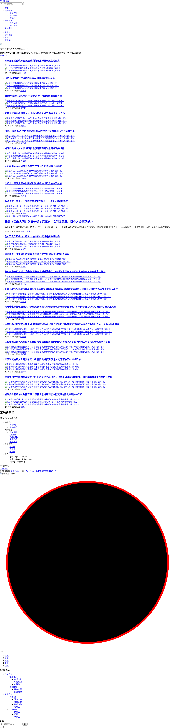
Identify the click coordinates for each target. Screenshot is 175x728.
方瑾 (22, 319)
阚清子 (23, 126)
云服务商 (13, 709)
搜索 (7, 661)
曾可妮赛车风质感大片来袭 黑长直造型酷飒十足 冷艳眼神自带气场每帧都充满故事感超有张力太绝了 (55, 271)
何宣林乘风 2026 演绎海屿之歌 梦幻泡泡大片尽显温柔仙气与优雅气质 (40, 131)
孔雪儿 (23, 302)
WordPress (30, 471)
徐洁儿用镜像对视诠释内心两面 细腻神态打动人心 (30, 78)
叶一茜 (23, 73)
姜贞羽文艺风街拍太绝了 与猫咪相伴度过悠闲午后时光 (32, 236)
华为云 (12, 452)
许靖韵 (23, 337)
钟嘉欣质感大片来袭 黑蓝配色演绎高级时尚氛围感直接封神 (34, 148)
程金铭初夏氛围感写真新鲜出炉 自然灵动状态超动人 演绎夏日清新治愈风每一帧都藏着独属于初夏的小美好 (58, 377)
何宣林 (23, 143)
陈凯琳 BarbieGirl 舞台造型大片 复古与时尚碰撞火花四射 (33, 166)
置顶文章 (8, 35)
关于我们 (8, 40)
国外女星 (13, 26)
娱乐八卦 (13, 13)
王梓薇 (23, 354)
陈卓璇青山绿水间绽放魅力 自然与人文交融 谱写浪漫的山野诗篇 (37, 254)
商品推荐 (8, 28)
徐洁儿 (23, 91)
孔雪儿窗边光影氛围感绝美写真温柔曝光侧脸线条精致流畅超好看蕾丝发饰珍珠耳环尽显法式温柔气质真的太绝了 (61, 289)
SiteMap (13, 435)
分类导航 (8, 694)
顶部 (7, 666)
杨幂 (22, 231)
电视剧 (12, 18)
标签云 (7, 37)
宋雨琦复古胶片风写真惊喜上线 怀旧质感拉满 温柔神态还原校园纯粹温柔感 (43, 359)
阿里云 (12, 447)
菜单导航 (8, 674)
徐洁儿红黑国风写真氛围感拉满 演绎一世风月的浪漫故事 (33, 183)
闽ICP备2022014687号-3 (46, 471)
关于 (7, 663)
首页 (7, 8)
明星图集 (8, 21)
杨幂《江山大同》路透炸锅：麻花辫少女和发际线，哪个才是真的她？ (49, 221)
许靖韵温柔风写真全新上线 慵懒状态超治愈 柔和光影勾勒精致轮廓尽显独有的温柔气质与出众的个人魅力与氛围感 (62, 324)
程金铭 (23, 389)
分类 (7, 658)
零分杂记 (4, 469)
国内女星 (13, 23)
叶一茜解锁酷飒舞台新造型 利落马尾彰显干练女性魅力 (32, 60)
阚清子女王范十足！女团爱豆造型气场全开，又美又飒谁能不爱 (36, 201)
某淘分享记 (5, 1)
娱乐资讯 (8, 11)
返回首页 (4, 56)
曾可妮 (23, 284)
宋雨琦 (23, 372)
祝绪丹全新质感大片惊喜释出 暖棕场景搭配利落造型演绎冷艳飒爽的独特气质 (43, 394)
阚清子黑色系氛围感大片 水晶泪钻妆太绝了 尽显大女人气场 (35, 113)
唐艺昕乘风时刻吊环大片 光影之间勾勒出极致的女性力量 (33, 96)
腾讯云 (12, 449)
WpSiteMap (14, 437)
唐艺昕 (23, 108)
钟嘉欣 (23, 161)
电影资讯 (13, 16)
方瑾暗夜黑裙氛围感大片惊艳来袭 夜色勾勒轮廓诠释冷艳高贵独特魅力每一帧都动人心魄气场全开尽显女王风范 (60, 306)
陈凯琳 (23, 178)
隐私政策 (13, 427)
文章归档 (8, 32)
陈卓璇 (23, 267)
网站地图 (13, 432)
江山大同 (28, 231)
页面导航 (13, 697)
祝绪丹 (23, 407)
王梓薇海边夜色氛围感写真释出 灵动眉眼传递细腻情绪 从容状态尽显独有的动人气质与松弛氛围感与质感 (57, 342)
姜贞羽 (23, 249)
